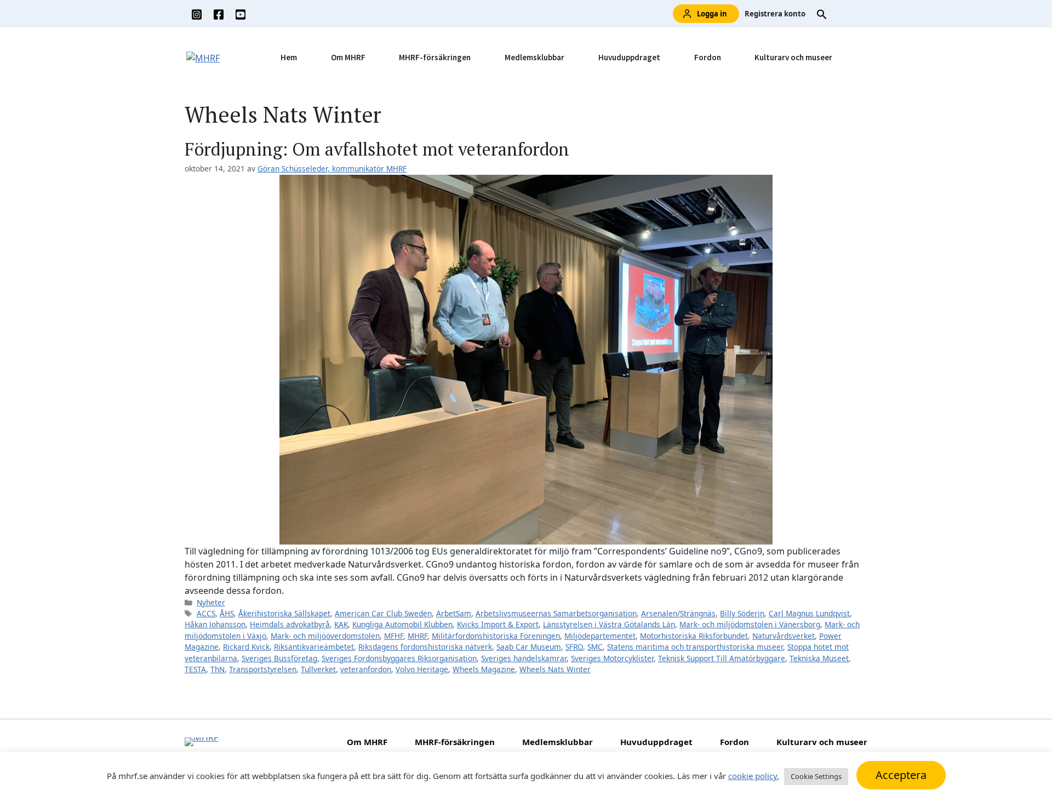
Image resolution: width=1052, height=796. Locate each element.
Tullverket (318, 669)
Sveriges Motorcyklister (612, 658)
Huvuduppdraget (629, 57)
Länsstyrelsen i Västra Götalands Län (609, 624)
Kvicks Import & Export (498, 624)
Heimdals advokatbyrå (290, 624)
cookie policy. (753, 775)
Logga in (712, 14)
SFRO (574, 647)
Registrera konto (775, 14)
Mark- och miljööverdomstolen (325, 636)
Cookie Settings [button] (816, 776)
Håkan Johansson (215, 624)
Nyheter (211, 602)
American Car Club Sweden (383, 613)
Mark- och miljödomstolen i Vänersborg (749, 624)
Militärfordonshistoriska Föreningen (496, 636)
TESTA (195, 669)
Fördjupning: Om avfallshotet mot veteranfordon (377, 149)
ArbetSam (453, 613)
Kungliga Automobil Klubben (402, 624)
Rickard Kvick (246, 647)
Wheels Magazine (484, 669)
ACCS (206, 613)
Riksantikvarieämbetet (314, 647)
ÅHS (227, 613)
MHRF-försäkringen (435, 57)
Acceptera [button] (901, 775)
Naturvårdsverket (783, 636)
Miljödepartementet (600, 636)
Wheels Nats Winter (555, 669)
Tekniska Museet (819, 658)
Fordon (707, 57)
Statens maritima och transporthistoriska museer (695, 647)
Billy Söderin (742, 613)
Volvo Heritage (422, 669)
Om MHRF (348, 57)
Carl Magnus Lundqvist (809, 613)
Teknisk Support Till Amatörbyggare (721, 658)
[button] (822, 13)
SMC (595, 647)
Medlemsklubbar (534, 57)
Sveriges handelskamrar (524, 658)
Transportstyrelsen (262, 669)
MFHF (393, 636)
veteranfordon (365, 669)
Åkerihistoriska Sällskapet (284, 613)
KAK (341, 624)
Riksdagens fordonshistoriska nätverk (425, 647)
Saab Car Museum (528, 647)
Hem (289, 57)
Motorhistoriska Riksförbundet (694, 636)
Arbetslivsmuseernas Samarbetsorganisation (556, 613)
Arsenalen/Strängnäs (678, 613)
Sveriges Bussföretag (279, 658)
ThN (217, 669)
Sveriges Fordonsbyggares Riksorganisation (399, 658)
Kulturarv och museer (793, 57)
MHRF (417, 636)
